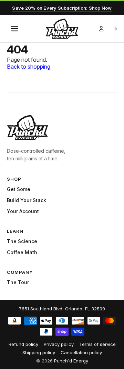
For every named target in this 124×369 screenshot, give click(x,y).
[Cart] (115, 28)
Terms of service (97, 344)
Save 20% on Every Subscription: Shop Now (62, 8)
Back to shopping (28, 66)
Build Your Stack (26, 200)
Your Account (23, 211)
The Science (22, 241)
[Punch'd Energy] (27, 127)
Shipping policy (38, 352)
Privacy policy (59, 344)
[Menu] (14, 28)
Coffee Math (22, 252)
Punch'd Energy (71, 360)
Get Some (18, 189)
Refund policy (23, 344)
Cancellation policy (81, 352)
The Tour (18, 282)
